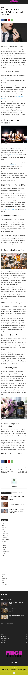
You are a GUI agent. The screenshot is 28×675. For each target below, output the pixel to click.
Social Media (5, 572)
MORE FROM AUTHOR (17, 492)
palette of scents (14, 154)
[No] (26, 670)
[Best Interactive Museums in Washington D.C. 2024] (4, 610)
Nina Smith (5, 16)
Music (3, 564)
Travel (3, 582)
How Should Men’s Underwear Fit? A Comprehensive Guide (22, 471)
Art (3, 523)
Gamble (4, 545)
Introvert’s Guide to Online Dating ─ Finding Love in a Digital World (7, 471)
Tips (3, 580)
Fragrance (7, 453)
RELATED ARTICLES (6, 492)
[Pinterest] (9, 20)
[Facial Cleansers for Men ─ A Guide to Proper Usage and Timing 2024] (4, 511)
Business (4, 527)
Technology (4, 578)
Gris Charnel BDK (9, 209)
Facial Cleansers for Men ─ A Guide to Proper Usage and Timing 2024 (16, 511)
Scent (22, 453)
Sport (3, 574)
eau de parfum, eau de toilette (8, 164)
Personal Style (17, 453)
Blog (3, 525)
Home (2, 5)
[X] (5, 20)
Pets (3, 568)
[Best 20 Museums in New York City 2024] (4, 617)
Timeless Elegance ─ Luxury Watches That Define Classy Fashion (16, 498)
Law (3, 557)
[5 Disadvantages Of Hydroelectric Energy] (4, 604)
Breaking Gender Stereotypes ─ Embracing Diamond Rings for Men (17, 504)
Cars (3, 529)
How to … (4, 553)
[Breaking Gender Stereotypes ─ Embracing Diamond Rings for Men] (4, 504)
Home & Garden (5, 551)
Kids (3, 555)
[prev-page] (2, 516)
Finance (4, 541)
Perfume (11, 453)
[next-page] (4, 516)
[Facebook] (2, 20)
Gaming (4, 547)
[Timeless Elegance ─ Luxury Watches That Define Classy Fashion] (4, 498)
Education (4, 537)
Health (3, 549)
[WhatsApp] (12, 20)
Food (3, 543)
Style (6, 5)
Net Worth (4, 566)
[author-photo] (14, 484)
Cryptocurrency (5, 535)
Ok (14, 672)
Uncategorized (5, 584)
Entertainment (5, 539)
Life (3, 559)
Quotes (3, 570)
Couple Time (5, 533)
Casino (3, 531)
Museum (4, 562)
